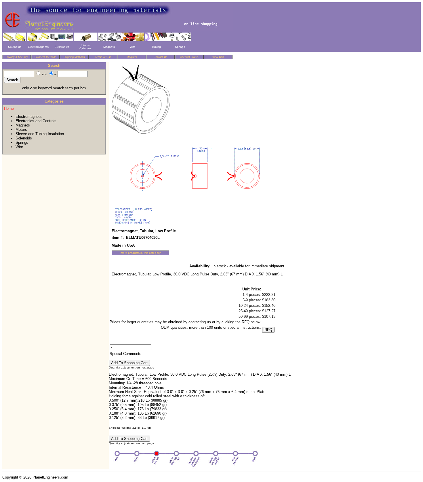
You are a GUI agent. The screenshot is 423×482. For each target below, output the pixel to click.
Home (9, 108)
